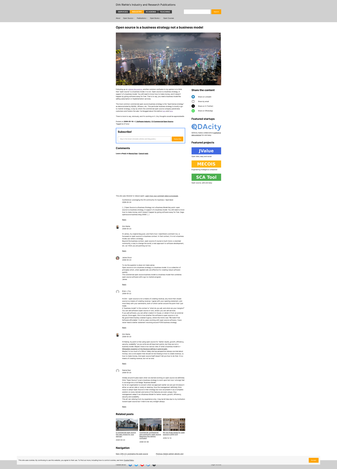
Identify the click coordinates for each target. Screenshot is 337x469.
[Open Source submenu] (133, 18)
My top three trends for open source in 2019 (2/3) (174, 433)
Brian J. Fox (126, 291)
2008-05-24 (126, 202)
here (164, 111)
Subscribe (177, 139)
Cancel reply (143, 153)
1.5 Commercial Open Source (162, 121)
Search (216, 12)
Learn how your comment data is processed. (161, 196)
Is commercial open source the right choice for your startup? (126, 434)
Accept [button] (313, 460)
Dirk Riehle (126, 226)
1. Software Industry (142, 121)
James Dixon (127, 257)
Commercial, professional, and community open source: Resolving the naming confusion (150, 435)
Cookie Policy (129, 460)
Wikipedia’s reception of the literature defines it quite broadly (144, 349)
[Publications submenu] (146, 18)
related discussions (135, 89)
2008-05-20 (126, 337)
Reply (124, 220)
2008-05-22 (126, 293)
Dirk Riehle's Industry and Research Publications (146, 4)
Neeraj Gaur (133, 153)
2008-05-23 (126, 229)
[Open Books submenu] (160, 18)
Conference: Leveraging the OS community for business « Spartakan (147, 200)
